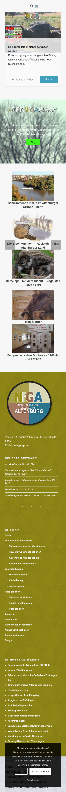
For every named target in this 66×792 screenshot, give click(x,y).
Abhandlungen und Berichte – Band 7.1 (23, 495)
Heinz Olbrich (33, 321)
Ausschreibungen (13, 464)
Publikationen (12, 591)
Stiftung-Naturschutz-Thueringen (26, 741)
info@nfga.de (21, 445)
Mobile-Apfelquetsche (20, 705)
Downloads (11, 619)
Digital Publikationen (20, 603)
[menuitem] (30, 6)
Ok (21, 771)
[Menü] (37, 6)
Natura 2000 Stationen (17, 629)
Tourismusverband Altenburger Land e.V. (30, 684)
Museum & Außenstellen (18, 540)
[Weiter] (56, 245)
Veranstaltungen (14, 568)
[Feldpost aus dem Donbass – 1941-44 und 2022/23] (33, 338)
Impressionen (16, 586)
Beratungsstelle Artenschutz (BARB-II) (29, 665)
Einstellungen (33, 780)
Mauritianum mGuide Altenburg (25, 736)
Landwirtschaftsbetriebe (18, 624)
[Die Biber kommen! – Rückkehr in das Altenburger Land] (33, 227)
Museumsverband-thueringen (24, 715)
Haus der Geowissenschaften (25, 551)
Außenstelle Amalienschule (24, 557)
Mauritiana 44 (11, 489)
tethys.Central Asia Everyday (23, 695)
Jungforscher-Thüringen (21, 700)
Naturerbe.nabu (16, 720)
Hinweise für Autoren (20, 597)
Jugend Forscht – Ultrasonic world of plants (25, 480)
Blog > (8, 640)
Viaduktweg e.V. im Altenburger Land (28, 730)
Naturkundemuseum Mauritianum (27, 546)
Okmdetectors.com (18, 690)
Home (8, 535)
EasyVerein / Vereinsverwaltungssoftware (30, 725)
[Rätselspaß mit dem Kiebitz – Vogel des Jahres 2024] (33, 264)
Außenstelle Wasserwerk (22, 563)
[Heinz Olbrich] (33, 305)
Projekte (9, 614)
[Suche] (30, 6)
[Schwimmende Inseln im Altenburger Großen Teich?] (33, 186)
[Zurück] (10, 245)
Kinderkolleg (16, 580)
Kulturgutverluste (17, 710)
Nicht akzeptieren (40, 771)
